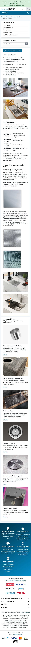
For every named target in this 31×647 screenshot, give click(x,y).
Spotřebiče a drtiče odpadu (10, 35)
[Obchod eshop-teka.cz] (20, 593)
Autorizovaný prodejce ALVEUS (11, 598)
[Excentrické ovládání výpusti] (15, 464)
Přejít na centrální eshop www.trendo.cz (15, 580)
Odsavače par (6, 30)
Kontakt (4, 607)
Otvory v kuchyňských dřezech (13, 346)
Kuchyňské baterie (8, 27)
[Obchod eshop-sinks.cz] (20, 589)
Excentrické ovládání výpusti (12, 476)
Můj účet (4, 604)
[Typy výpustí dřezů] (15, 431)
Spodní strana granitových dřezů (13, 378)
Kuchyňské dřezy (7, 25)
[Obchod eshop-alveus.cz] (10, 593)
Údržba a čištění (7, 32)
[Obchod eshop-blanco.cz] (20, 585)
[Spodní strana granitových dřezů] (15, 366)
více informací (26, 612)
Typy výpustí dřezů (9, 443)
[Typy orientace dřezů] (15, 496)
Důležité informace (7, 601)
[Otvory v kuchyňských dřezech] (15, 334)
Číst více (5, 354)
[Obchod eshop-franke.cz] (10, 584)
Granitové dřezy (8, 411)
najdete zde (20, 5)
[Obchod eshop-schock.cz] (10, 589)
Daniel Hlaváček (17, 634)
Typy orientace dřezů (10, 508)
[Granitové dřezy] (15, 399)
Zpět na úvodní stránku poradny (12, 50)
